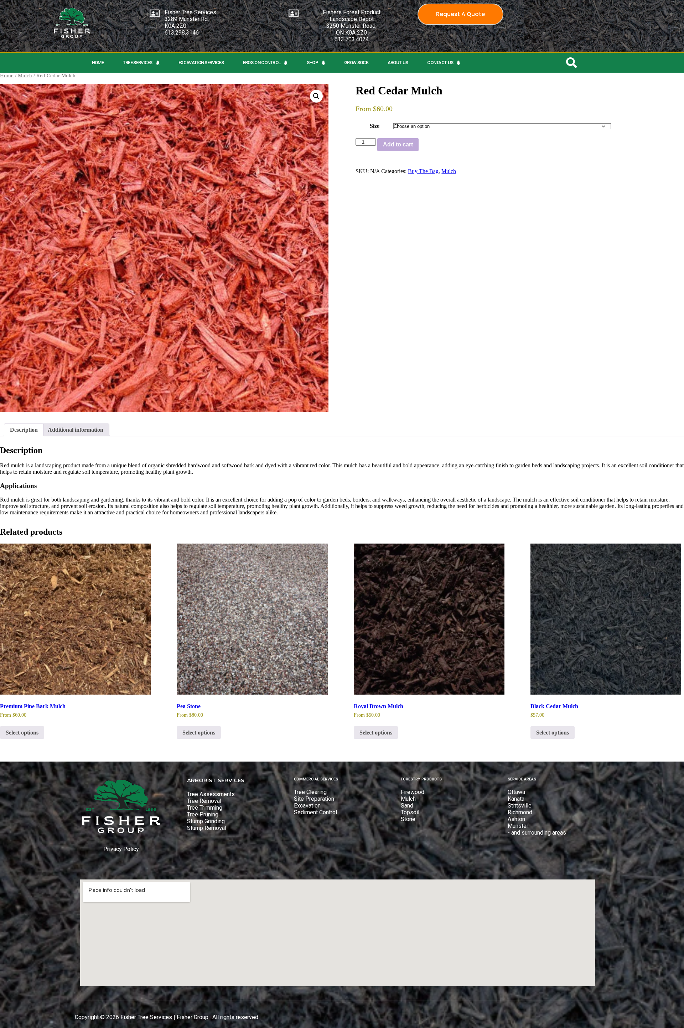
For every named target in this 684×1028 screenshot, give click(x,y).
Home (98, 62)
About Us (398, 62)
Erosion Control (262, 62)
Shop (312, 62)
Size (374, 126)
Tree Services (137, 62)
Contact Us (440, 62)
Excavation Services (201, 62)
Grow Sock (356, 62)
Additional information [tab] (75, 430)
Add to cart (398, 144)
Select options (22, 733)
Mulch (25, 75)
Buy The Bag (423, 171)
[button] (316, 96)
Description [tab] (24, 430)
